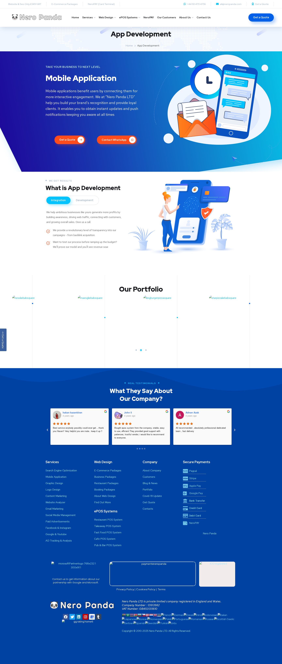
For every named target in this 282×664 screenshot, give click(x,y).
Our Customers (166, 17)
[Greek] (189, 615)
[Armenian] (132, 615)
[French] (166, 615)
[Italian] (222, 615)
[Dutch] (151, 615)
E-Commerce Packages (65, 4)
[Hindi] (198, 615)
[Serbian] (127, 623)
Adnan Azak (192, 412)
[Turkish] (162, 623)
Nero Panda (209, 533)
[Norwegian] (155, 619)
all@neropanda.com (231, 4)
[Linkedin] (79, 617)
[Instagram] (85, 617)
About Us (185, 17)
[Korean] (142, 619)
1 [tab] (136, 350)
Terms (162, 589)
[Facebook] (66, 617)
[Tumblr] (98, 617)
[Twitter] (72, 617)
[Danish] (147, 615)
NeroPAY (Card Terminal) (101, 4)
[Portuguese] (180, 619)
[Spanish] (139, 623)
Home (75, 17)
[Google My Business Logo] (92, 617)
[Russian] (208, 619)
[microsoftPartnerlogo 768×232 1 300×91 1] (76, 569)
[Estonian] (159, 615)
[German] (178, 615)
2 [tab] (141, 350)
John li (128, 412)
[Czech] (143, 615)
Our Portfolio (141, 289)
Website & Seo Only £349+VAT (24, 4)
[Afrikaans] (124, 615)
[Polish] (167, 619)
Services (87, 17)
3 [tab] (146, 350)
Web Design (106, 17)
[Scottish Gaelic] (224, 619)
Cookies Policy (145, 589)
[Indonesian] (210, 615)
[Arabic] (128, 615)
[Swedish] (151, 623)
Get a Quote (262, 4)
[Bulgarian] (139, 615)
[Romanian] (195, 619)
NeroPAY (148, 17)
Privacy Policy (125, 589)
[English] (155, 615)
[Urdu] (172, 623)
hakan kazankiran (72, 412)
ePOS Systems (128, 17)
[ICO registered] (217, 574)
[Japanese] (129, 619)
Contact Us (204, 17)
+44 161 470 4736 (196, 4)
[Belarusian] (136, 615)
